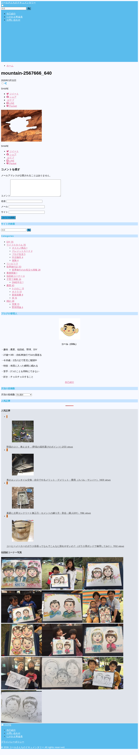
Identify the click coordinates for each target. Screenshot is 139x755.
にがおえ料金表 (15, 17)
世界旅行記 (14, 266)
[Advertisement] (69, 43)
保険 (15, 260)
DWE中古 (17, 282)
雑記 (10, 301)
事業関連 (12, 273)
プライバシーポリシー (12, 742)
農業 (10, 285)
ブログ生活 (18, 254)
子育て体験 (14, 279)
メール (4, 206)
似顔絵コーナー (16, 276)
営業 (15, 304)
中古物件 (17, 257)
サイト (4, 212)
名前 (3, 201)
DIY (10, 242)
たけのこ (18, 288)
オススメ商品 (19, 248)
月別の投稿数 (8, 394)
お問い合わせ (13, 20)
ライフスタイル (16, 245)
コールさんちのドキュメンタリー (18, 2)
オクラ (17, 291)
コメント (5, 195)
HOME (7, 724)
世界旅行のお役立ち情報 (26, 270)
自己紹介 (11, 13)
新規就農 (17, 295)
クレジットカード (22, 251)
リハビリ (12, 263)
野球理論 (17, 307)
